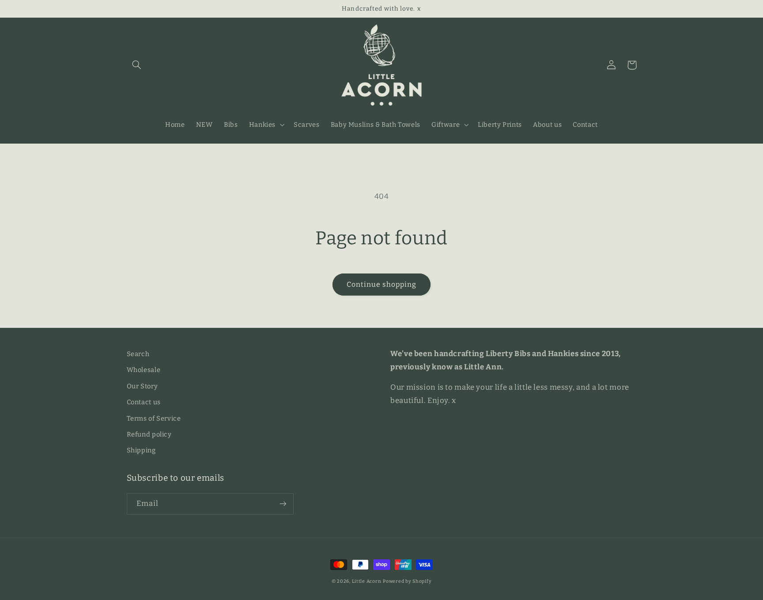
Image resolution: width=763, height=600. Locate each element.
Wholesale (144, 370)
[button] (137, 65)
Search (138, 354)
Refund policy (149, 434)
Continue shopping (382, 284)
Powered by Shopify (407, 581)
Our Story (142, 386)
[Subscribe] (282, 504)
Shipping (141, 450)
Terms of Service (154, 418)
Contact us (144, 402)
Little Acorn (367, 581)
